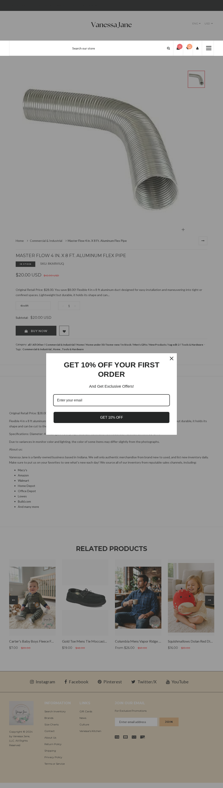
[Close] (171, 358)
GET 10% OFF (111, 417)
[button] (168, 48)
